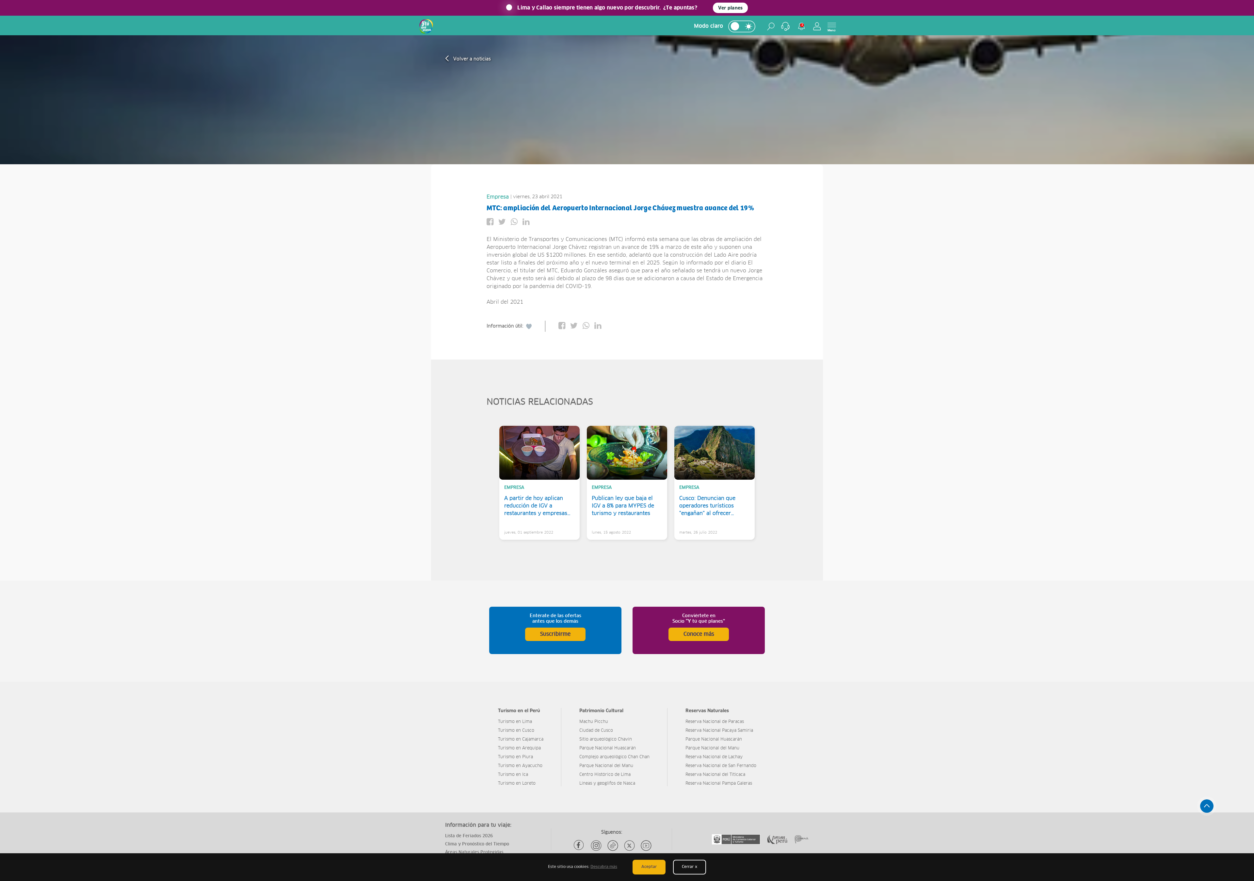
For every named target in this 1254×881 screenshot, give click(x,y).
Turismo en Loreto (517, 783)
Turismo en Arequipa (519, 748)
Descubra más (603, 867)
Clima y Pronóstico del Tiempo (477, 844)
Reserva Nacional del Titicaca (715, 775)
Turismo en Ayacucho (520, 766)
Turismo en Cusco (516, 731)
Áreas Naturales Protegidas (474, 852)
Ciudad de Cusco (596, 731)
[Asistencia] (785, 26)
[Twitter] (629, 845)
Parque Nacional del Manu (606, 766)
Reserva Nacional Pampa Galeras (718, 783)
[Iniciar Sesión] (817, 26)
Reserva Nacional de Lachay (714, 757)
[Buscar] (771, 26)
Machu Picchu (593, 722)
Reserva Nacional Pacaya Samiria (719, 731)
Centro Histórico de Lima (605, 775)
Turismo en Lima (515, 722)
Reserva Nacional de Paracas (714, 722)
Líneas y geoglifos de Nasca (607, 783)
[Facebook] (579, 845)
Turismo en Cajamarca (520, 739)
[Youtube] (646, 845)
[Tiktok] (613, 845)
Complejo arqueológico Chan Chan (614, 757)
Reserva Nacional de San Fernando (720, 766)
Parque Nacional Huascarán (607, 748)
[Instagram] (596, 845)
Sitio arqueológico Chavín (605, 739)
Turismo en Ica (513, 775)
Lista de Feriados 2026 (469, 836)
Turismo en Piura (515, 757)
